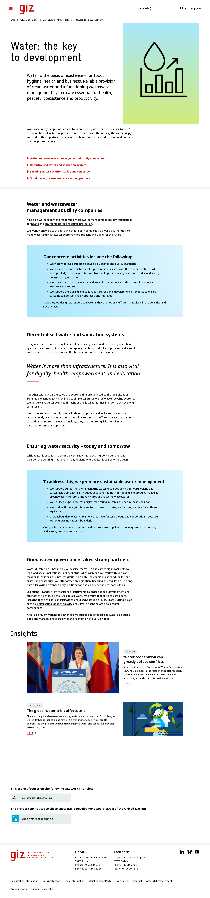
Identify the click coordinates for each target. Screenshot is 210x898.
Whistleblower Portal (100, 881)
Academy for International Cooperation (32, 889)
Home (12, 19)
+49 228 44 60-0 (91, 865)
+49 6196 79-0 (129, 865)
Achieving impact (29, 19)
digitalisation (44, 604)
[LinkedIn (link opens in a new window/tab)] (182, 853)
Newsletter (122, 881)
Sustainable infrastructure (57, 19)
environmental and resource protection (68, 223)
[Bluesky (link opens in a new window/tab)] (189, 853)
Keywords (143, 8)
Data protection (51, 881)
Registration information (24, 881)
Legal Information (74, 881)
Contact (137, 881)
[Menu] (11, 9)
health (35, 223)
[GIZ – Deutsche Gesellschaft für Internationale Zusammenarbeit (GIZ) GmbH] (27, 8)
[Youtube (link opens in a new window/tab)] (197, 853)
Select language (196, 8)
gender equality (62, 604)
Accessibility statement (159, 881)
